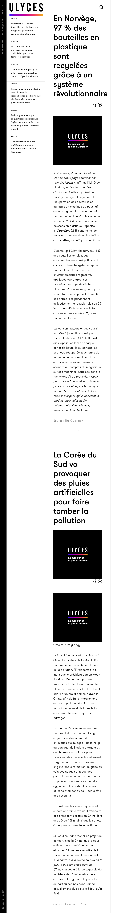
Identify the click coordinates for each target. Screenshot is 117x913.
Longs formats (2, 47)
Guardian (62, 231)
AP (75, 670)
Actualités (2, 10)
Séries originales (2, 28)
